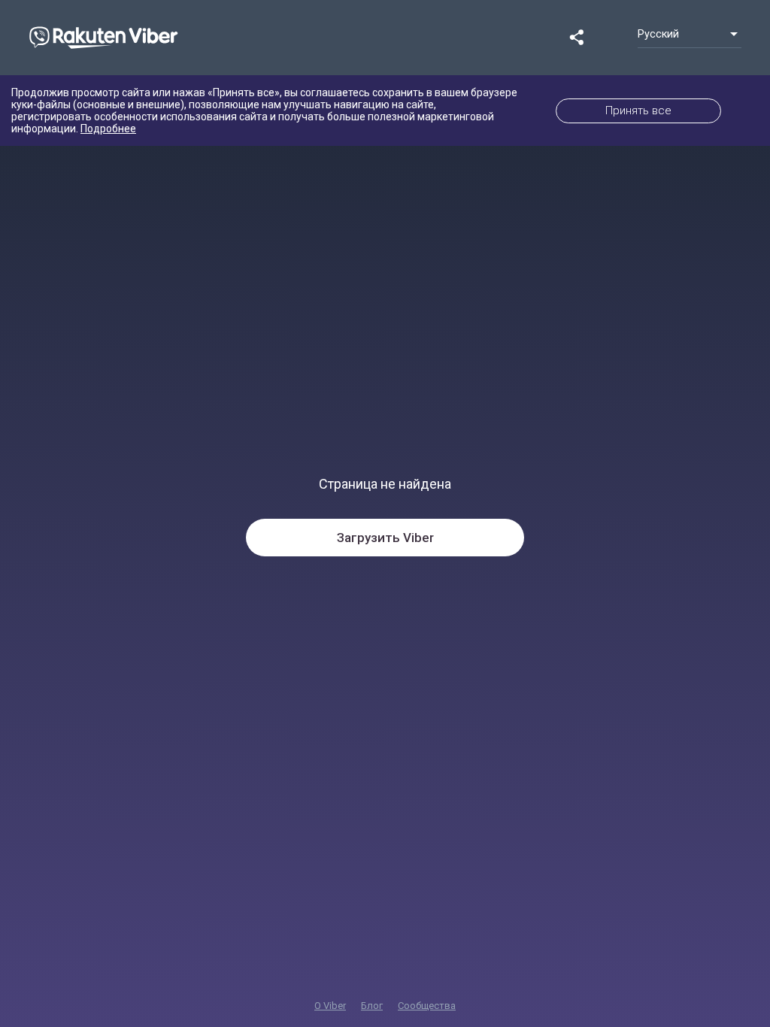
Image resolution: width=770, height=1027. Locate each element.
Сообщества (427, 1005)
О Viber (330, 1005)
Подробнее (108, 129)
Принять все (638, 110)
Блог (372, 1005)
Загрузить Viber (385, 537)
